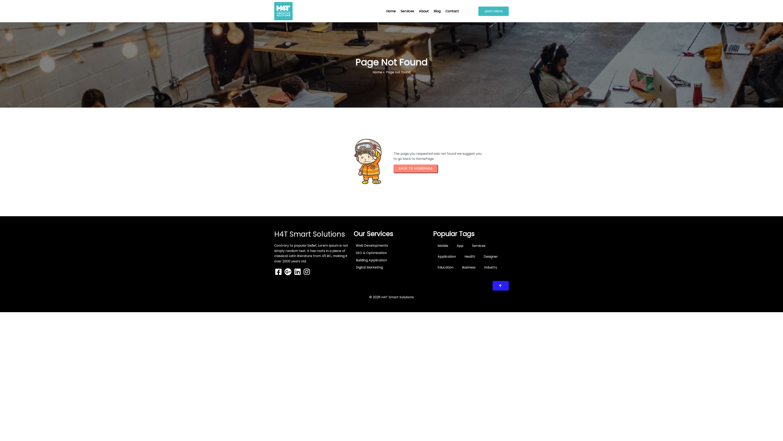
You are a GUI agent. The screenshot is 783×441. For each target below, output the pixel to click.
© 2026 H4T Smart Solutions (391, 297)
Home (377, 72)
